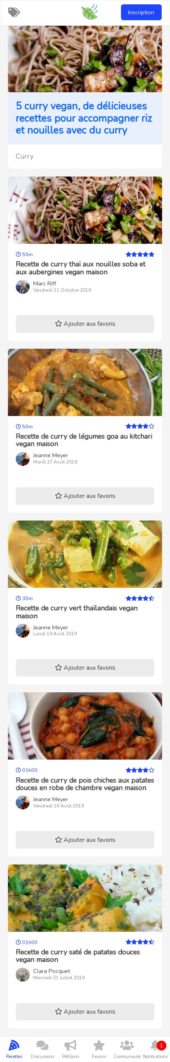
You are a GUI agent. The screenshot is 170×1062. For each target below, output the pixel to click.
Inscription (141, 12)
